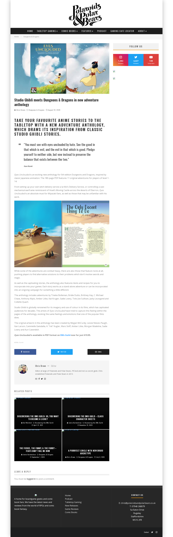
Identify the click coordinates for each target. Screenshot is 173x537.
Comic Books (69, 31)
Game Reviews (72, 509)
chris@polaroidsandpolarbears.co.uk (138, 503)
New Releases (71, 505)
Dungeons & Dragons (36, 110)
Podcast (102, 31)
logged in (31, 478)
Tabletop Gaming (46, 31)
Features (86, 31)
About (141, 31)
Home (30, 31)
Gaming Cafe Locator (122, 31)
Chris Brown (20, 110)
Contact (146, 532)
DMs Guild (65, 335)
